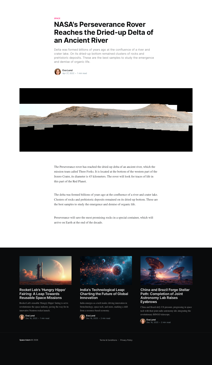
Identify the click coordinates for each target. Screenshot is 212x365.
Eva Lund (67, 70)
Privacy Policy (126, 340)
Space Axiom (25, 340)
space (57, 18)
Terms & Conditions (108, 340)
